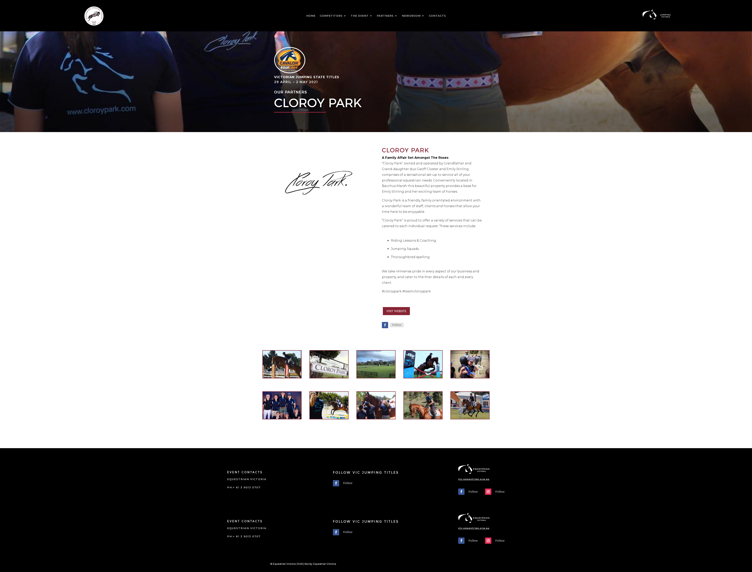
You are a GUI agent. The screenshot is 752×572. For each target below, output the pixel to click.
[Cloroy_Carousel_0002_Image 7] (376, 378)
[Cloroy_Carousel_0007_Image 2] (376, 419)
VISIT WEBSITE (396, 311)
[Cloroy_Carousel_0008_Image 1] (423, 419)
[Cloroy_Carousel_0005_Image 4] (282, 419)
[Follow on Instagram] (488, 492)
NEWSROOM (411, 15)
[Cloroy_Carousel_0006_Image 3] (329, 419)
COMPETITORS (331, 15)
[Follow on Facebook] (385, 325)
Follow (396, 325)
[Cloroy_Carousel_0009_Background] (470, 419)
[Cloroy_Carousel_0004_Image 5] (470, 378)
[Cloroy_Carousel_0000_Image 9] (282, 378)
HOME (310, 15)
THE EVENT (360, 15)
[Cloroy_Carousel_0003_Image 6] (423, 378)
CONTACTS (437, 15)
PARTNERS (385, 15)
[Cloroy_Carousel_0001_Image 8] (329, 378)
